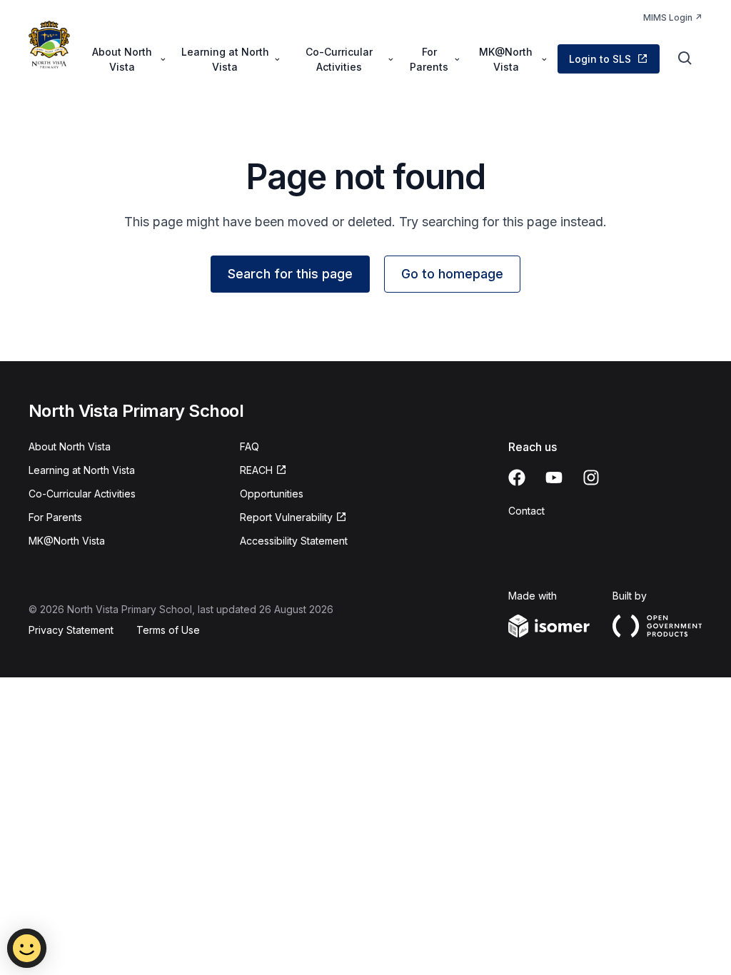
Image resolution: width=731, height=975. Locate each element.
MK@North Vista (67, 541)
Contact (526, 511)
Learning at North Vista (82, 470)
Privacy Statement (71, 630)
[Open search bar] (685, 58)
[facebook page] (516, 477)
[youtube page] (554, 477)
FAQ (249, 446)
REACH (256, 470)
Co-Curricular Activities (82, 493)
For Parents (55, 517)
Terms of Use (168, 630)
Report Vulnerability (286, 517)
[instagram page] (591, 477)
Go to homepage (452, 273)
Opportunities (271, 493)
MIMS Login (667, 17)
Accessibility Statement (294, 541)
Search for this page (290, 273)
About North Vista (70, 446)
